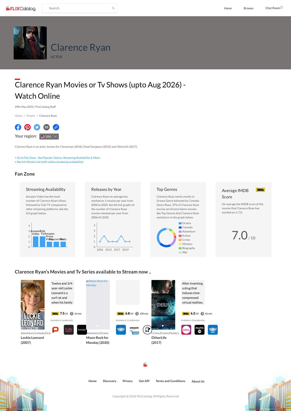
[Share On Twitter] (37, 127)
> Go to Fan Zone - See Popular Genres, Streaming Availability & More (57, 157)
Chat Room (272, 8)
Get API (144, 381)
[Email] (46, 127)
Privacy (128, 381)
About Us (198, 381)
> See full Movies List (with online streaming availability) (49, 161)
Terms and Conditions (170, 381)
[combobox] (49, 136)
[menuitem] (228, 8)
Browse (249, 8)
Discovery (109, 381)
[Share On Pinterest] (27, 127)
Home (228, 8)
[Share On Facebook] (18, 127)
